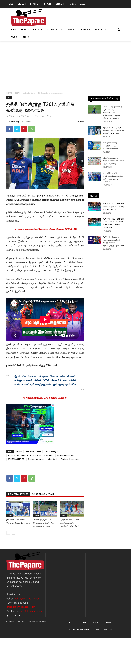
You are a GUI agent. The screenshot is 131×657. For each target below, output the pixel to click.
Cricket (19, 451)
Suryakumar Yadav (36, 459)
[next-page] (13, 533)
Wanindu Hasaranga (70, 459)
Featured (30, 451)
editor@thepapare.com (27, 598)
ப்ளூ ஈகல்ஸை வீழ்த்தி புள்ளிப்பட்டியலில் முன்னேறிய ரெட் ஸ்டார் (70, 523)
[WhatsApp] (31, 129)
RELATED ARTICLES (18, 494)
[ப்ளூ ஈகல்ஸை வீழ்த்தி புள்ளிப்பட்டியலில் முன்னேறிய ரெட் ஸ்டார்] (72, 509)
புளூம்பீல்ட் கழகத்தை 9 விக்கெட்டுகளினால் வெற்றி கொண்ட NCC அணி (113, 130)
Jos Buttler (48, 455)
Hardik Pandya (51, 451)
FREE (39, 451)
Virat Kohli (52, 459)
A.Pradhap (14, 121)
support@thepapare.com (21, 606)
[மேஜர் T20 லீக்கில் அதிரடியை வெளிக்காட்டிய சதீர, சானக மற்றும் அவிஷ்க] (94, 176)
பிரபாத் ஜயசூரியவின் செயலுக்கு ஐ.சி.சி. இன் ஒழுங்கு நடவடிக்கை (43, 523)
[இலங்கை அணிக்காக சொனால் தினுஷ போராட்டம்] (18, 509)
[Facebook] (9, 129)
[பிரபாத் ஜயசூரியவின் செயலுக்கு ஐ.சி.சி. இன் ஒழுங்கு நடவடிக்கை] (45, 509)
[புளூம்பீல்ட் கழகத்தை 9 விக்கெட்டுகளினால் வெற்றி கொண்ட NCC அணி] (94, 130)
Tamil (17, 93)
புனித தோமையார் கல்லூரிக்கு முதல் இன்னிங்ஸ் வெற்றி (110, 146)
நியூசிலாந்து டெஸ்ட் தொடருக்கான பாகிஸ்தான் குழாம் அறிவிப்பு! (113, 161)
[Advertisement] (65, 64)
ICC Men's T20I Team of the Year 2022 (24, 455)
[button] (119, 29)
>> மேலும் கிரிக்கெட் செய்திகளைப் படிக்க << (45, 397)
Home (9, 93)
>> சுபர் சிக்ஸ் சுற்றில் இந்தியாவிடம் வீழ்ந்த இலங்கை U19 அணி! (45, 228)
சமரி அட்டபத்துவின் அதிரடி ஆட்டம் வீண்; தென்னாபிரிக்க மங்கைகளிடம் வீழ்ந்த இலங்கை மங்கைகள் (113, 112)
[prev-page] (8, 533)
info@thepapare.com (31, 611)
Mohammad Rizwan (65, 455)
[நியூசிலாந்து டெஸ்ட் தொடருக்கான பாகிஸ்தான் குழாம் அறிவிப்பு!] (94, 161)
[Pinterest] (24, 129)
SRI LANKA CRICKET (16, 459)
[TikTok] (15, 615)
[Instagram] (11, 615)
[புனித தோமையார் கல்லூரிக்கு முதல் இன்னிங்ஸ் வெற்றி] (94, 145)
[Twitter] (17, 129)
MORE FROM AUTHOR (43, 494)
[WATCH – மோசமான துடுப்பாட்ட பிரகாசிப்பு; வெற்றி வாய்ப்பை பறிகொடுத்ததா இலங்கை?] (94, 240)
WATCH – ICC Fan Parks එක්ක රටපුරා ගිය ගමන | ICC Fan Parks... (113, 207)
